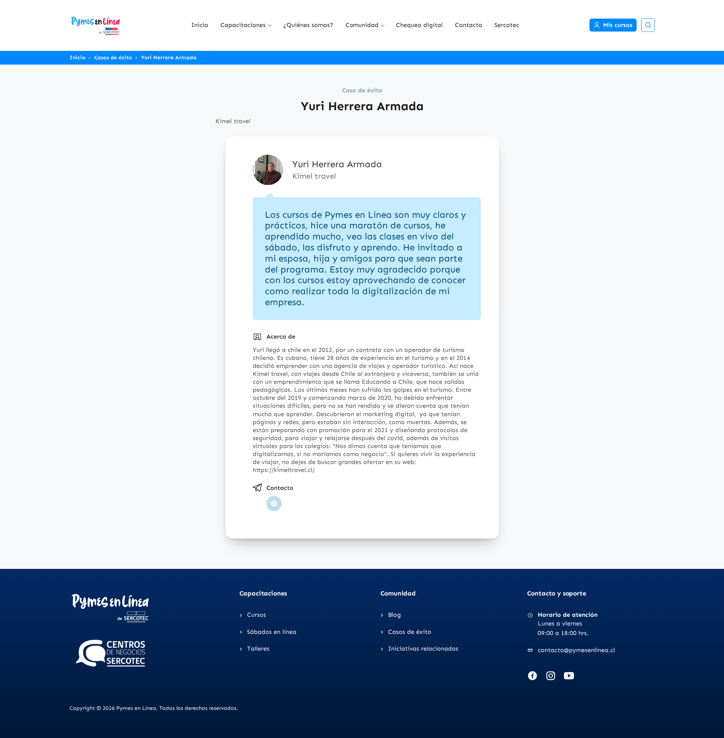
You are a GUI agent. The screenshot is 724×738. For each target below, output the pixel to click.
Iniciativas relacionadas (423, 648)
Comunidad (362, 25)
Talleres (258, 648)
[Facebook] (532, 675)
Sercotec (506, 25)
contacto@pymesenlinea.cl (576, 650)
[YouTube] (569, 675)
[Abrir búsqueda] (648, 25)
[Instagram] (550, 675)
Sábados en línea (271, 631)
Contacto (468, 25)
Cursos (256, 614)
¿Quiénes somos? (308, 25)
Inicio (199, 25)
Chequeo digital (419, 25)
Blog (394, 614)
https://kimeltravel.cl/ (285, 470)
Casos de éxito (113, 57)
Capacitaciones (243, 25)
